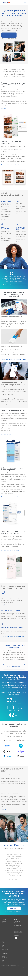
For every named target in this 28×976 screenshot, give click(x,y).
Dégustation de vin (5, 952)
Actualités (16, 922)
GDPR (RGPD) (14, 965)
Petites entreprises (5, 949)
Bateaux (3, 956)
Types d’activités (4, 939)
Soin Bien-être (4, 946)
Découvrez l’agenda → (6, 434)
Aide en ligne (16, 935)
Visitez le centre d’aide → (7, 788)
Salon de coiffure (5, 957)
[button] (9, 35)
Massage (3, 942)
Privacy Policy (3, 965)
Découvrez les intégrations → (13, 761)
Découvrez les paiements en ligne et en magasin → (14, 359)
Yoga (3, 945)
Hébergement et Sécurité (18, 932)
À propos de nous (17, 921)
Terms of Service (8, 965)
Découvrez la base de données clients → (11, 496)
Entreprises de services (6, 950)
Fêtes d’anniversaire (5, 959)
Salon (3, 941)
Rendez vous (4, 921)
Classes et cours (4, 922)
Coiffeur (3, 943)
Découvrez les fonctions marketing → (10, 550)
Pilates (3, 960)
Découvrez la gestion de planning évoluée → (14, 636)
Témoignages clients (17, 925)
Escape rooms (4, 954)
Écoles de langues (5, 953)
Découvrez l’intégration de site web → (11, 164)
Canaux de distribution (18, 931)
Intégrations (16, 929)
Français (18, 965)
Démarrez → (4, 108)
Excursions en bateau (5, 948)
